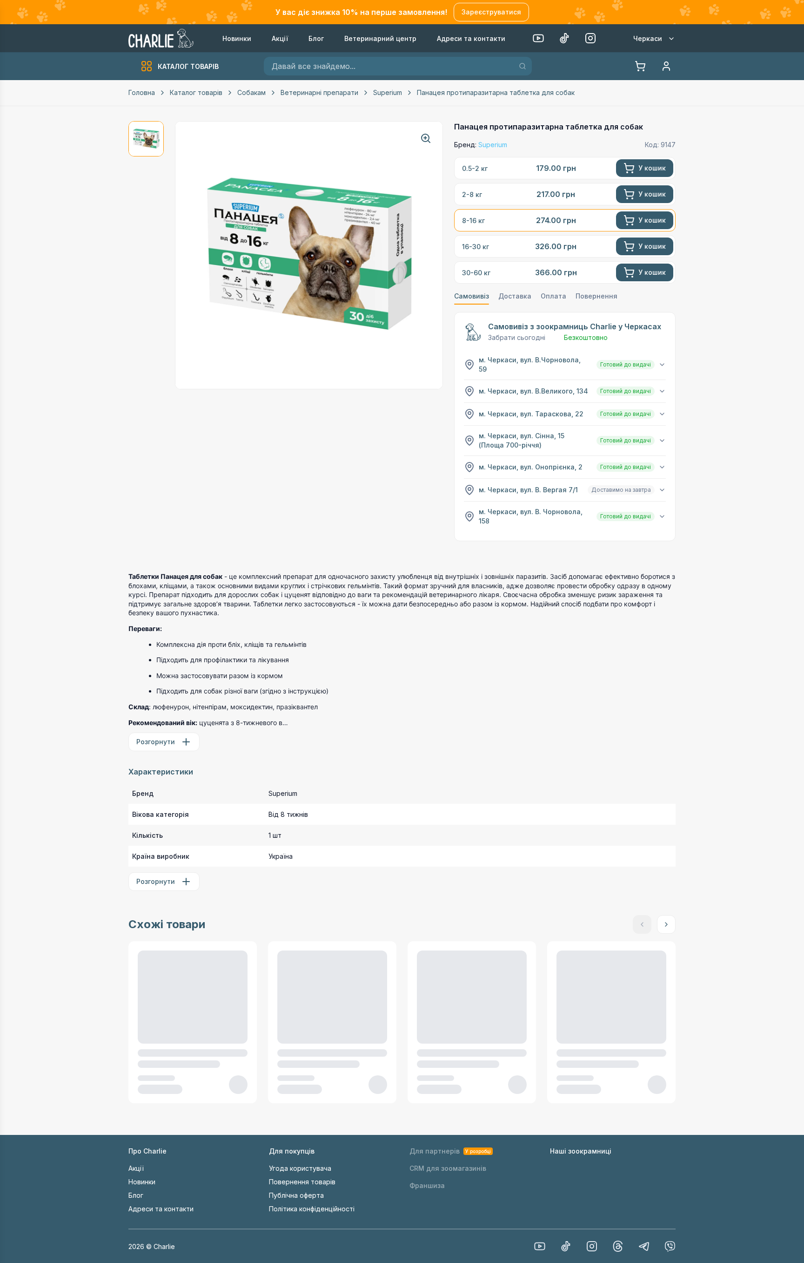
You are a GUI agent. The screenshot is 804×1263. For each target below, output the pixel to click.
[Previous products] (642, 924)
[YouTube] (538, 38)
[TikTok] (564, 38)
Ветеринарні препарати (319, 92)
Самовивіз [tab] (471, 296)
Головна (141, 92)
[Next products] (666, 924)
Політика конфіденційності (312, 1209)
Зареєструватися (491, 12)
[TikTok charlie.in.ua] (565, 1246)
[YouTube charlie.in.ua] (539, 1246)
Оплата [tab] (553, 296)
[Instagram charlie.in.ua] (591, 1246)
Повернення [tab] (596, 296)
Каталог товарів (196, 92)
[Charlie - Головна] (161, 38)
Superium (387, 92)
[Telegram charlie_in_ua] (644, 1246)
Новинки (141, 1182)
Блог (135, 1195)
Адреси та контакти (161, 1209)
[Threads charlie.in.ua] (617, 1246)
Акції (136, 1168)
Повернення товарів (302, 1182)
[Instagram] (590, 38)
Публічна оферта (296, 1195)
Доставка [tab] (514, 296)
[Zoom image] (425, 138)
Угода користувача (300, 1168)
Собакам (251, 92)
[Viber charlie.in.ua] (670, 1246)
